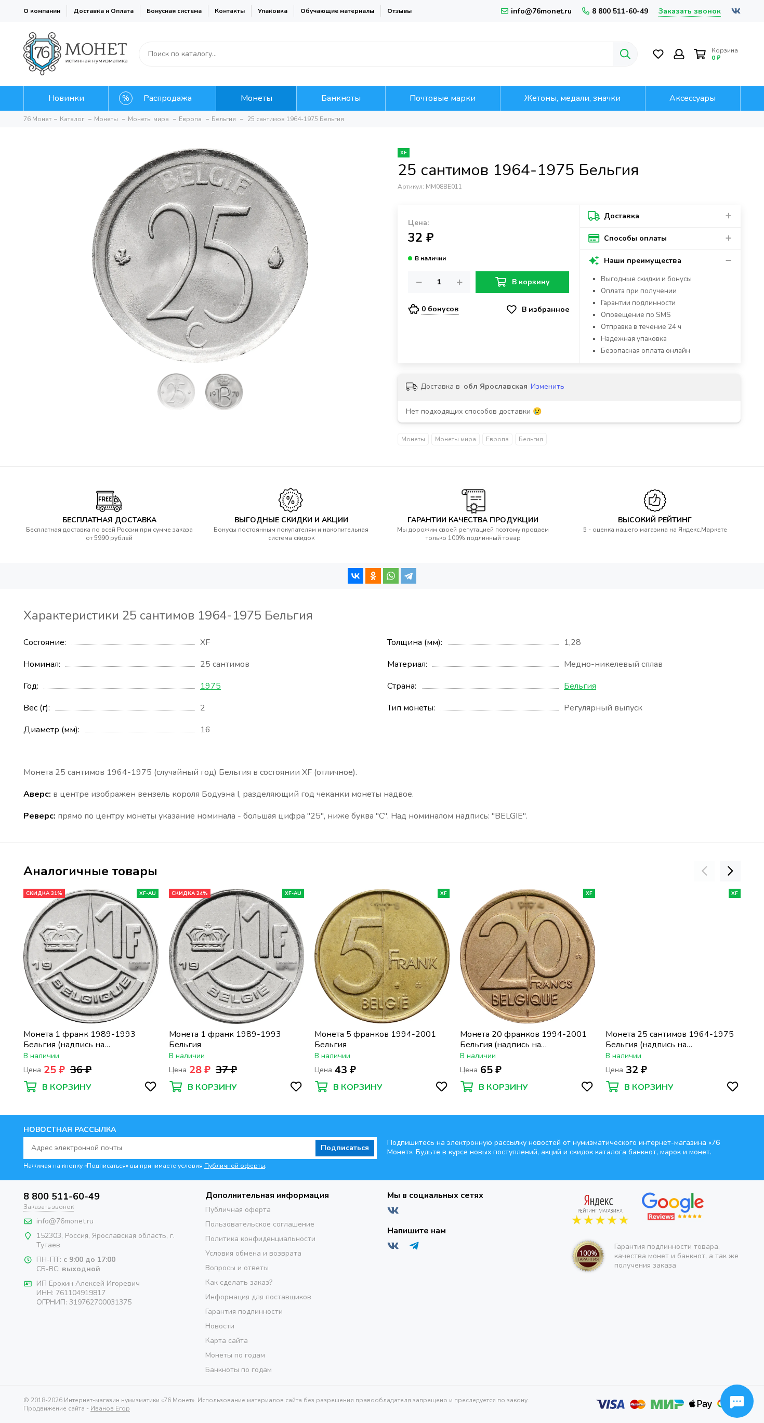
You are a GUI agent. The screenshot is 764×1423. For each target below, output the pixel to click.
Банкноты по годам (238, 1370)
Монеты (413, 439)
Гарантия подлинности (244, 1311)
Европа (497, 439)
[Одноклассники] (373, 576)
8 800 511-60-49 (620, 11)
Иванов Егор (110, 1408)
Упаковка (272, 11)
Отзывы (399, 11)
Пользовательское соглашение (259, 1224)
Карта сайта (226, 1341)
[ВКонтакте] (355, 576)
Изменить (547, 386)
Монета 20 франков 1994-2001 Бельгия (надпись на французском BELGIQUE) (523, 1039)
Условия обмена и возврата (253, 1253)
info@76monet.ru (541, 11)
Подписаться (345, 1148)
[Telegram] (408, 576)
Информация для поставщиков (258, 1297)
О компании (41, 11)
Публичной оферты (234, 1166)
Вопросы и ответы (237, 1268)
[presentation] (704, 871)
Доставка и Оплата (103, 11)
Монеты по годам (235, 1355)
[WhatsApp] (391, 576)
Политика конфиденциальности (260, 1239)
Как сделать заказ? (238, 1282)
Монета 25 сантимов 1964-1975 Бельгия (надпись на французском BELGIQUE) (669, 1039)
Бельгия (531, 439)
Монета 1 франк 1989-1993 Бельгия (225, 1039)
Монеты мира (455, 439)
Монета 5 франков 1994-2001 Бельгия (375, 1039)
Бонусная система (174, 11)
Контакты (230, 11)
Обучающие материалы (337, 11)
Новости (219, 1326)
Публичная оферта (238, 1210)
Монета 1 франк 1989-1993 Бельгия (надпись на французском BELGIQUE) (79, 1039)
